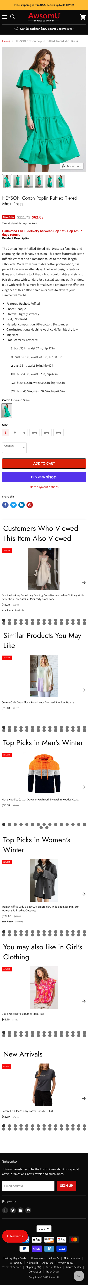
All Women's (37, 1258)
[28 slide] (73, 623)
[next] (83, 583)
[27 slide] (67, 623)
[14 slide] (78, 620)
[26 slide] (61, 623)
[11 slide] (61, 620)
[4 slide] (21, 620)
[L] (25, 437)
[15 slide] (84, 620)
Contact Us (35, 1271)
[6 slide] (32, 620)
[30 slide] (84, 623)
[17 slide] (9, 623)
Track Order (52, 1271)
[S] (6, 437)
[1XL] (35, 437)
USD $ (42, 1228)
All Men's (54, 1258)
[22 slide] (38, 623)
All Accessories (72, 1258)
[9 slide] (49, 620)
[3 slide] (15, 620)
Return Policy (53, 1267)
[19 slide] (21, 623)
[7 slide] (38, 620)
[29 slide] (78, 623)
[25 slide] (55, 623)
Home (6, 41)
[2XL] (47, 437)
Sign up (66, 1185)
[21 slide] (32, 623)
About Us (48, 1262)
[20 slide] (26, 623)
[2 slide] (9, 620)
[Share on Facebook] (5, 505)
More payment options (44, 487)
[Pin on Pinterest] (29, 505)
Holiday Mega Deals (14, 1258)
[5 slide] (26, 620)
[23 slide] (44, 623)
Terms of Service (11, 1267)
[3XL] (59, 437)
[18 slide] (15, 623)
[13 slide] (73, 620)
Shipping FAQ (33, 1267)
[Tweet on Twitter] (13, 505)
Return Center (73, 1267)
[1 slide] (3, 620)
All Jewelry (16, 1262)
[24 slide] (49, 623)
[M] (15, 437)
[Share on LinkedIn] (21, 505)
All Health (32, 1262)
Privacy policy (65, 1262)
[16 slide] (3, 623)
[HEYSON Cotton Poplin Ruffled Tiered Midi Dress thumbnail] (7, 181)
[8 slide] (44, 620)
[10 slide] (55, 620)
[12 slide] (67, 620)
